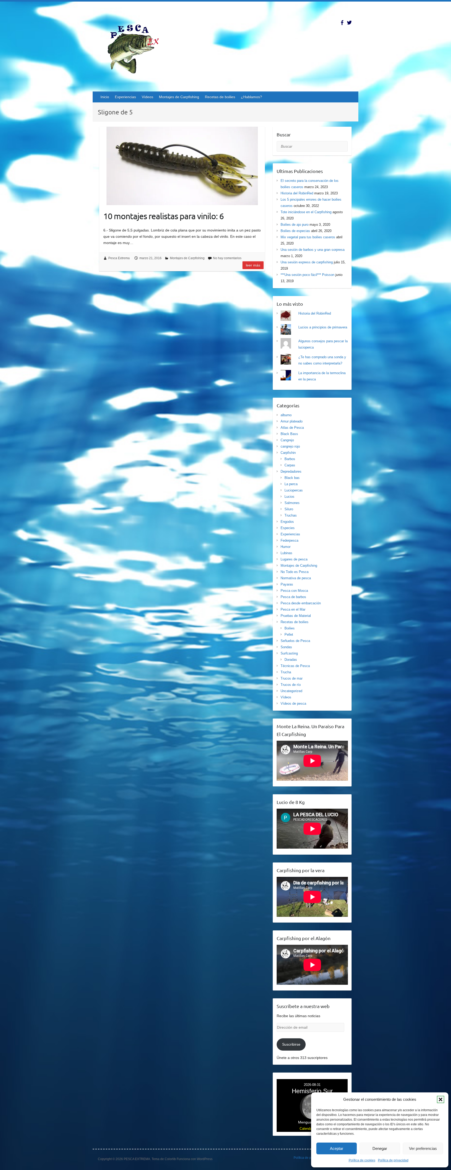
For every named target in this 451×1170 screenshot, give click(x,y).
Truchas (290, 515)
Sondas (286, 647)
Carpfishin (288, 453)
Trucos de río (291, 685)
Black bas (292, 478)
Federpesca (289, 540)
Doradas (290, 660)
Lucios (289, 497)
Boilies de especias (295, 231)
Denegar (379, 1148)
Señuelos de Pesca (295, 641)
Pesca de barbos (293, 597)
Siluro (288, 509)
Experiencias (125, 97)
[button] (440, 1099)
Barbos (289, 459)
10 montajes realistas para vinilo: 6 (163, 216)
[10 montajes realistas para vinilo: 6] (182, 166)
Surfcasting (289, 653)
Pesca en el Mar (293, 609)
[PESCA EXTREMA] (137, 48)
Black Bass (289, 434)
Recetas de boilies (220, 97)
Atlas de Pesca (292, 428)
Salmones (292, 503)
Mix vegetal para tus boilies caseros (308, 237)
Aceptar (336, 1148)
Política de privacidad (393, 1160)
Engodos (287, 522)
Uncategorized (291, 691)
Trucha (286, 672)
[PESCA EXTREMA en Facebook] (342, 22)
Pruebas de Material (296, 616)
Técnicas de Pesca (295, 666)
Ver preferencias (423, 1148)
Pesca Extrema (119, 258)
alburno (286, 415)
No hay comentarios (227, 258)
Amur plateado (291, 421)
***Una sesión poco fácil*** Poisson (307, 275)
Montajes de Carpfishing (179, 97)
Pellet (288, 634)
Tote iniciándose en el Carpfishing (306, 212)
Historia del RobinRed (297, 193)
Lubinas (286, 553)
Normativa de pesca (296, 578)
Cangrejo (287, 440)
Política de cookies (362, 1160)
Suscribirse (291, 1044)
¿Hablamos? (251, 97)
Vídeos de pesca (293, 703)
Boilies (289, 628)
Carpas (289, 465)
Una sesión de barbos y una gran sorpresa (313, 250)
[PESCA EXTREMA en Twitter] (349, 22)
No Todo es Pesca (294, 572)
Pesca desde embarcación (301, 603)
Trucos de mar (291, 678)
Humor (285, 547)
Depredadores (291, 471)
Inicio (104, 97)
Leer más (253, 265)
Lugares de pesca (294, 559)
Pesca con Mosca (294, 591)
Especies (288, 528)
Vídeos (147, 97)
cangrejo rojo (290, 446)
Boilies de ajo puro (294, 225)
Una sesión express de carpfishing (307, 262)
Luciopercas (293, 490)
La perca (291, 484)
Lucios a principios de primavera (322, 327)
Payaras (287, 584)
